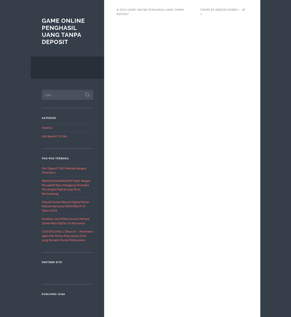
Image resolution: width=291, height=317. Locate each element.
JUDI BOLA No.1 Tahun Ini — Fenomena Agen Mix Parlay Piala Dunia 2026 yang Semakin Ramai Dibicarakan (67, 236)
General (47, 127)
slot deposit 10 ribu (54, 136)
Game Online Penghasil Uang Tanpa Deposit (63, 31)
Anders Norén (226, 9)
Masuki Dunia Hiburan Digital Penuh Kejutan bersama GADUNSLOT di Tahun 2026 (65, 206)
